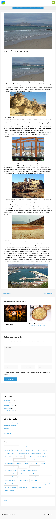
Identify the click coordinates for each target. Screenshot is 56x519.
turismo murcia (23, 480)
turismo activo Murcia (10, 476)
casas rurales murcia (10, 453)
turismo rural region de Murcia (27, 484)
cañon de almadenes (24, 453)
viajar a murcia (9, 490)
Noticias (17, 54)
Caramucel (6, 428)
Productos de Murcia (9, 405)
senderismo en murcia (25, 473)
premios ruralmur (40, 463)
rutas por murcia (32, 470)
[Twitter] (46, 514)
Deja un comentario (9, 54)
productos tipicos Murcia (11, 466)
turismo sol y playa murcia (43, 484)
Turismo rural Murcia (11, 484)
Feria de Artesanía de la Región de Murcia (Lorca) (16, 423)
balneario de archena (29, 450)
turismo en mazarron (46, 476)
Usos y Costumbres (9, 410)
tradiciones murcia (38, 473)
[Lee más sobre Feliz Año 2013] (15, 313)
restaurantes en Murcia (10, 470)
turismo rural (34, 480)
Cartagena (45, 450)
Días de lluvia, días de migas (38, 324)
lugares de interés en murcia (36, 460)
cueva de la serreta (19, 456)
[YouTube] (48, 514)
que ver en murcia (24, 466)
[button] (28, 8)
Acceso (5, 500)
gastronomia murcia (20, 460)
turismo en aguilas (22, 476)
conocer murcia (8, 456)
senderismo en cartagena (11, 473)
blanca (38, 450)
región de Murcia (35, 466)
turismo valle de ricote (10, 487)
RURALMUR (22, 470)
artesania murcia (39, 447)
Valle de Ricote (7, 433)
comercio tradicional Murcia (38, 453)
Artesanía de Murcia (9, 400)
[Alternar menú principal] (53, 2)
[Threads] (50, 514)
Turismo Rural (7, 408)
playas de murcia (28, 463)
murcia (19, 463)
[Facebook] (44, 514)
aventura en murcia (17, 450)
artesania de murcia (26, 446)
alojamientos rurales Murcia (11, 446)
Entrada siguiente (49, 293)
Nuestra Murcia (8, 431)
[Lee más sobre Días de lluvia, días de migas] (40, 313)
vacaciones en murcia (23, 487)
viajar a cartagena (36, 487)
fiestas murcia (8, 460)
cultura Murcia (29, 456)
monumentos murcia (10, 463)
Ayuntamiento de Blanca (10, 425)
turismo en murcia (10, 480)
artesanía (7, 450)
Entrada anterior (6, 293)
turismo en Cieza (34, 476)
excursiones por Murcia (41, 456)
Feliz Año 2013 (9, 324)
